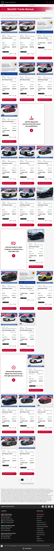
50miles (32, 81)
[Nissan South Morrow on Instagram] (48, 506)
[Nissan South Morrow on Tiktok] (51, 506)
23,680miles (40, 373)
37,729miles (31, 290)
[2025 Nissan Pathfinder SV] (27, 277)
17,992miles (13, 81)
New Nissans (40, 516)
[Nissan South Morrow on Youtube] (45, 506)
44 (31, 479)
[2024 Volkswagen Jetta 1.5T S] (9, 319)
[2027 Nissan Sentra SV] (9, 442)
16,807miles (49, 39)
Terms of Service (41, 534)
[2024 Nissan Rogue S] (9, 68)
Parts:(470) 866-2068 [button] (8, 522)
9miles (14, 39)
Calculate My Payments (42, 526)
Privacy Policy (40, 528)
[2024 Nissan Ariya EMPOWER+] (36, 360)
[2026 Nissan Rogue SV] (9, 26)
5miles (14, 455)
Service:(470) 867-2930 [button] (8, 520)
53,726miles (13, 332)
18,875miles (49, 165)
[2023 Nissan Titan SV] (27, 400)
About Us (39, 518)
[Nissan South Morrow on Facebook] (42, 506)
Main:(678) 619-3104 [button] (7, 519)
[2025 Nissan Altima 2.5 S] (44, 152)
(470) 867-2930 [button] (6, 538)
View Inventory (40, 514)
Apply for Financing (41, 524)
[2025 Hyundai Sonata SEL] (9, 110)
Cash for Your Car (41, 522)
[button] (47, 2)
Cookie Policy (40, 530)
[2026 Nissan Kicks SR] (44, 277)
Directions (39, 520)
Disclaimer (39, 538)
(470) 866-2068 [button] (6, 530)
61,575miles (13, 123)
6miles (50, 81)
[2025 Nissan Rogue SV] (44, 26)
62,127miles (49, 413)
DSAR (38, 536)
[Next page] (34, 480)
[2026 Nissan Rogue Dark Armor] (44, 68)
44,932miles (31, 165)
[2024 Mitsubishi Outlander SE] (27, 319)
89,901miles (31, 413)
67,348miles (31, 332)
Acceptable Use (40, 532)
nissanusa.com (40, 540)
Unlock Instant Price (9, 57)
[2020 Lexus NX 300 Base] (44, 400)
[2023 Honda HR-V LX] (27, 152)
